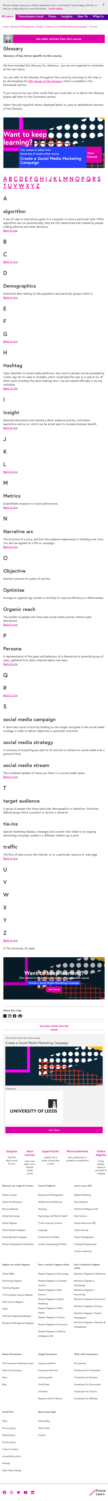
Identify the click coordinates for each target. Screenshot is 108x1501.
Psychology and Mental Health (53, 1216)
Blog (4, 1384)
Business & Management (22, 26)
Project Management (84, 1237)
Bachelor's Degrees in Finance (88, 1306)
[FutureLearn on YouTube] (25, 1492)
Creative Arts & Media (48, 1237)
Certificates (43, 1384)
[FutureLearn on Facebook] (5, 1492)
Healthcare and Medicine (50, 1201)
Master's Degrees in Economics (53, 1324)
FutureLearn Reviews (48, 1370)
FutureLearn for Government (87, 1384)
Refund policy (8, 1435)
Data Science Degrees (12, 1301)
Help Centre (44, 1428)
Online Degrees (9, 1223)
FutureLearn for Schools (85, 1391)
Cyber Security (81, 1230)
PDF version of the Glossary (45, 81)
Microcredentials (10, 1209)
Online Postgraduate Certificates (18, 1244)
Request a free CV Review (50, 1398)
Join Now (54, 1130)
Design (40, 26)
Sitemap (6, 1463)
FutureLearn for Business (85, 1377)
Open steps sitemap (11, 1470)
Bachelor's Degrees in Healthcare (90, 1273)
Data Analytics (81, 1201)
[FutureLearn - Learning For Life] (97, 1492)
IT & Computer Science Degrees (17, 1294)
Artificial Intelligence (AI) (86, 1209)
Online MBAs (8, 1273)
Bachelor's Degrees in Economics (89, 1299)
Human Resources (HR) (85, 1223)
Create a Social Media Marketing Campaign (66, 26)
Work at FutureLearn (12, 1370)
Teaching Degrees (10, 1287)
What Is (98, 16)
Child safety (44, 1421)
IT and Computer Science (50, 1223)
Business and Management (50, 1194)
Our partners (80, 1363)
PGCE (5, 1308)
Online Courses (9, 1194)
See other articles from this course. (59, 39)
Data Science (80, 1216)
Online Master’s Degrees (13, 1230)
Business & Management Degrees (18, 1323)
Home (6, 26)
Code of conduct (10, 1449)
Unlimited (42, 1391)
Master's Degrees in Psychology (53, 1273)
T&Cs (4, 1421)
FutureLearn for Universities (87, 1370)
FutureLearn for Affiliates (86, 1398)
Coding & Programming (85, 1244)
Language (42, 1230)
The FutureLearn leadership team (17, 1363)
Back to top (10, 230)
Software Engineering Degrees (16, 1316)
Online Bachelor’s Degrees (14, 1237)
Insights (67, 16)
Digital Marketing (82, 1194)
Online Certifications (12, 1201)
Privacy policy (9, 1428)
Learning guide (45, 1377)
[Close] (103, 4)
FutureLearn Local (31, 16)
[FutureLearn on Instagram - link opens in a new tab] (11, 1492)
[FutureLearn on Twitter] (18, 1492)
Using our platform (47, 1363)
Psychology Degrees (12, 1280)
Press (52, 16)
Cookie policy (9, 1442)
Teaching (42, 1209)
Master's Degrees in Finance (51, 1317)
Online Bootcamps (11, 1216)
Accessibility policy (11, 1456)
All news (7, 16)
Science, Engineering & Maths (52, 1244)
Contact (42, 1435)
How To (82, 16)
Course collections (83, 1251)
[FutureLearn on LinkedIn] (32, 1492)
